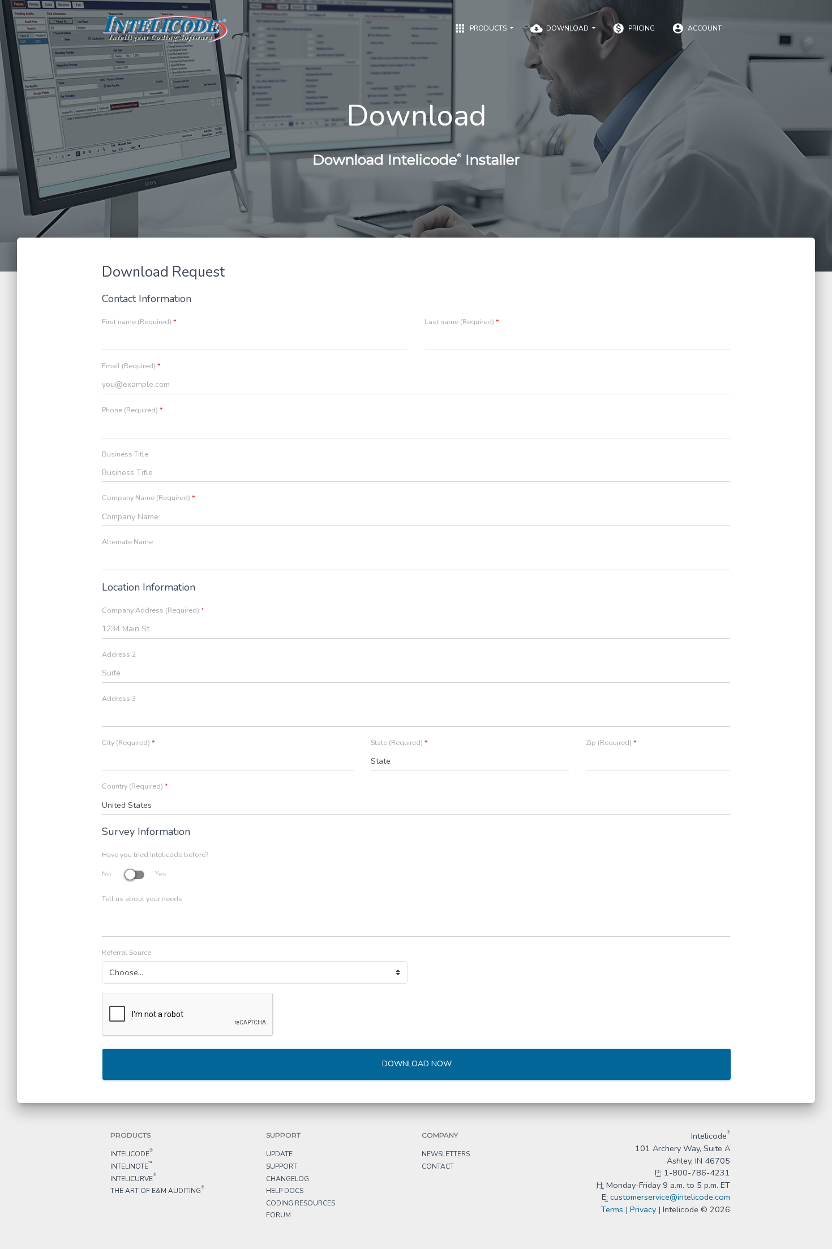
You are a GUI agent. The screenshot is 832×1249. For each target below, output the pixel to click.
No (106, 874)
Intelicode (131, 1153)
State (399, 743)
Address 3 (119, 699)
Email (131, 366)
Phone (132, 410)
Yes (160, 874)
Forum (278, 1215)
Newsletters (446, 1153)
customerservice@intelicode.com (670, 1197)
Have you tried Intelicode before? (155, 855)
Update (279, 1153)
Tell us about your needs (142, 899)
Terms (612, 1209)
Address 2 (119, 654)
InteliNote (131, 1166)
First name (139, 322)
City (128, 743)
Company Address (153, 610)
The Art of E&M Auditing (157, 1190)
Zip (611, 743)
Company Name (148, 498)
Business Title (125, 454)
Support (281, 1166)
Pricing (633, 28)
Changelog (287, 1178)
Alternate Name (127, 542)
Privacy (643, 1209)
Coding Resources (300, 1203)
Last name (461, 322)
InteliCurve (133, 1178)
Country (135, 786)
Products (481, 28)
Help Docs (284, 1190)
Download (560, 28)
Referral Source (126, 953)
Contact (438, 1166)
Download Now (417, 1063)
